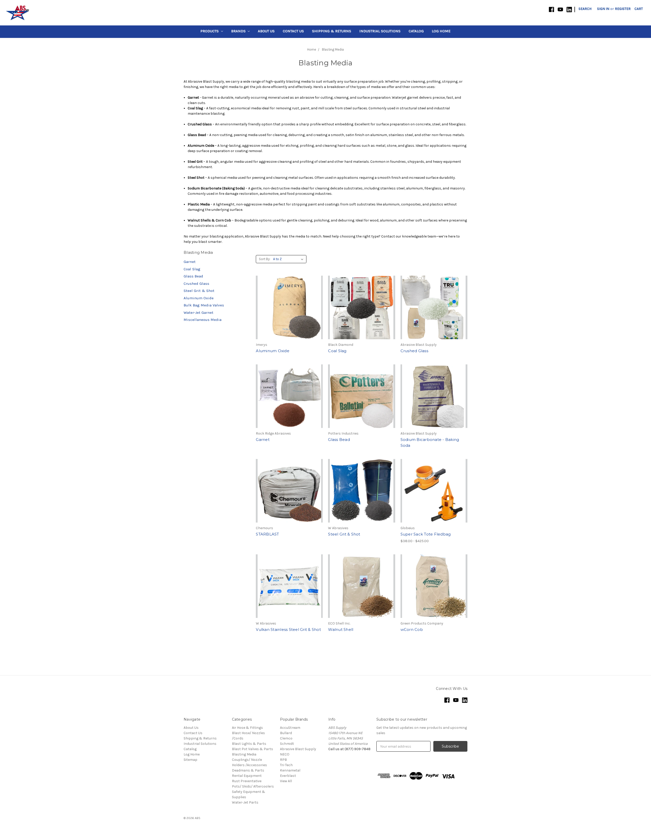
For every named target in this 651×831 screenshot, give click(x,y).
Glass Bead (193, 276)
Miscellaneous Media (202, 319)
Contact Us (293, 31)
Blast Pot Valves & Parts (252, 749)
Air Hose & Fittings (247, 727)
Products (210, 31)
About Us (266, 31)
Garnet (190, 261)
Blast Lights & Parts (249, 743)
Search (585, 9)
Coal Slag (192, 269)
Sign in (603, 9)
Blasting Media (244, 754)
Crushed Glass (196, 283)
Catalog (416, 31)
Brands (239, 31)
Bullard (286, 733)
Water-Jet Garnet (198, 312)
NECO (284, 754)
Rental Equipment (247, 776)
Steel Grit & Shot (199, 290)
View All (286, 781)
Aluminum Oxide (199, 298)
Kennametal (290, 770)
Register (623, 9)
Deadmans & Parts (248, 770)
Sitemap (190, 760)
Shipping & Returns (331, 31)
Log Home (441, 31)
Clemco (286, 738)
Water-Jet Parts (245, 802)
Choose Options (433, 500)
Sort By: (264, 259)
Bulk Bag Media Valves (204, 305)
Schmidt (287, 743)
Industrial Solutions (380, 31)
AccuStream (290, 727)
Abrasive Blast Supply (298, 749)
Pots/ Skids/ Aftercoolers (253, 786)
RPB (283, 760)
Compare (287, 312)
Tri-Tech (286, 765)
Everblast (288, 776)
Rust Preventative (246, 781)
